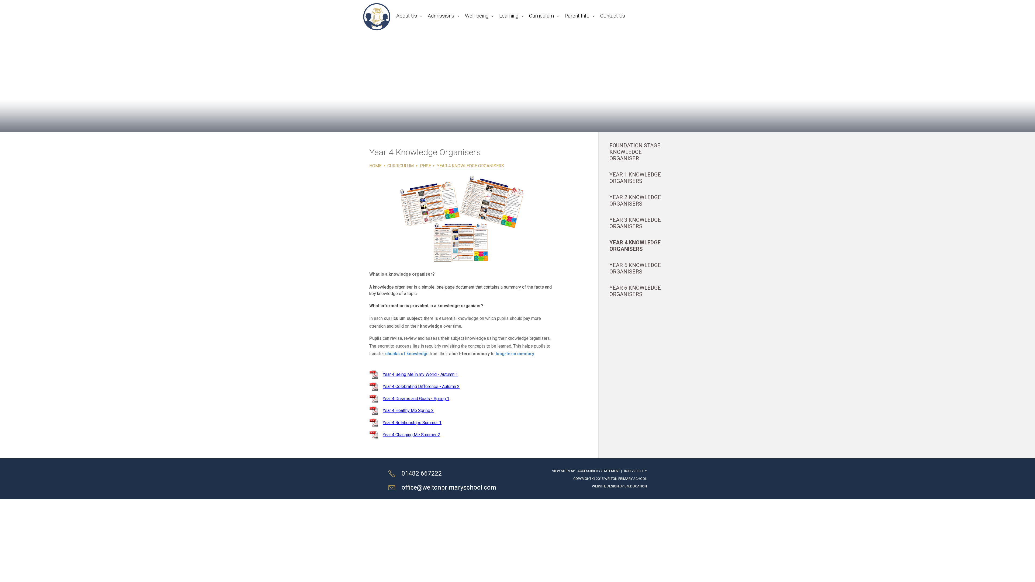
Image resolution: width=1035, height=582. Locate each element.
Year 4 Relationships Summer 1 (412, 422)
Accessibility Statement (598, 471)
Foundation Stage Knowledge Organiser (634, 152)
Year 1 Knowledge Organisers (635, 177)
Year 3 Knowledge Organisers (635, 223)
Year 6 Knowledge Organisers (635, 291)
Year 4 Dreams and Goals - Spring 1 (416, 398)
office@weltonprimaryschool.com (449, 487)
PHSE (425, 165)
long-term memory (515, 353)
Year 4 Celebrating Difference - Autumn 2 (421, 386)
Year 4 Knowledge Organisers (470, 165)
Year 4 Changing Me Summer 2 (411, 434)
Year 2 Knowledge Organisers (635, 200)
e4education (636, 486)
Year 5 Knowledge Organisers (635, 268)
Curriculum (400, 165)
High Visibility (635, 471)
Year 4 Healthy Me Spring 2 (408, 410)
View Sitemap (563, 471)
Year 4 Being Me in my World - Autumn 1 (420, 374)
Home (375, 165)
